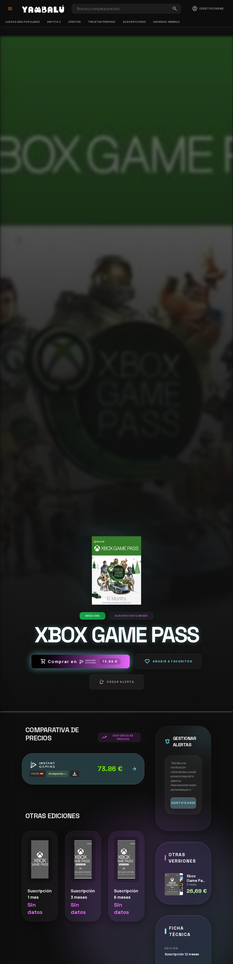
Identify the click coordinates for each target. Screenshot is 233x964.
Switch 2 (54, 21)
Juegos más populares (22, 21)
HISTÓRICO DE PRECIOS (117, 737)
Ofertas (74, 21)
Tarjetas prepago (102, 21)
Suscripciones (134, 21)
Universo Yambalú (166, 21)
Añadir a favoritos (168, 661)
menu (10, 8)
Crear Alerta (116, 682)
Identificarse (183, 803)
